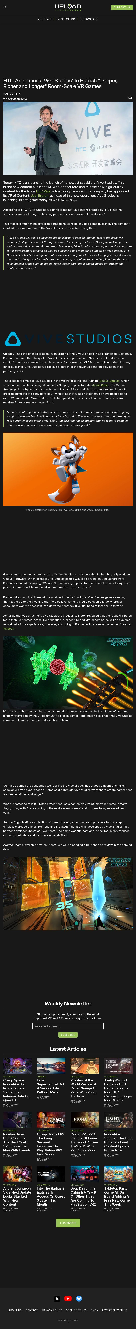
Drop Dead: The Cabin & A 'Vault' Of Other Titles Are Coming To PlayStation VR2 (84, 1196)
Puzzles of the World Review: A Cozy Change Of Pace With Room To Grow (84, 1088)
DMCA (94, 1310)
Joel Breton (39, 196)
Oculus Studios (109, 380)
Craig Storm (44, 1096)
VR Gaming (9, 1076)
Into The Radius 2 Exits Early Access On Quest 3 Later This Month (51, 1196)
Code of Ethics (76, 1310)
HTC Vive (43, 191)
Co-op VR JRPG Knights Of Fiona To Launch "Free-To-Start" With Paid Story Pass (84, 1142)
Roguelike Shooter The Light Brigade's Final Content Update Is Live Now (118, 1142)
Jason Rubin (100, 385)
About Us (15, 1310)
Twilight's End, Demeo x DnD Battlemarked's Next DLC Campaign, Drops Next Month (118, 1090)
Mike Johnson (10, 1104)
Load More (68, 1223)
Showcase (89, 19)
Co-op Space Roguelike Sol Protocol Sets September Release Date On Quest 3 (16, 1090)
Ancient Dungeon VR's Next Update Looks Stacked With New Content (17, 1196)
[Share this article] (130, 97)
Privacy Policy (52, 1310)
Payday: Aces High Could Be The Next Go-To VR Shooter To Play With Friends (17, 1142)
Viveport (8, 628)
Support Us (122, 7)
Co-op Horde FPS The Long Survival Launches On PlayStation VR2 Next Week (50, 1144)
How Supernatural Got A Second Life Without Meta (50, 1086)
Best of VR (66, 19)
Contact (32, 1310)
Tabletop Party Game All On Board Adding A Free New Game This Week (117, 1196)
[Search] (5, 7)
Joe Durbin (12, 93)
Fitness (41, 1076)
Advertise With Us (114, 1310)
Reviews (44, 19)
